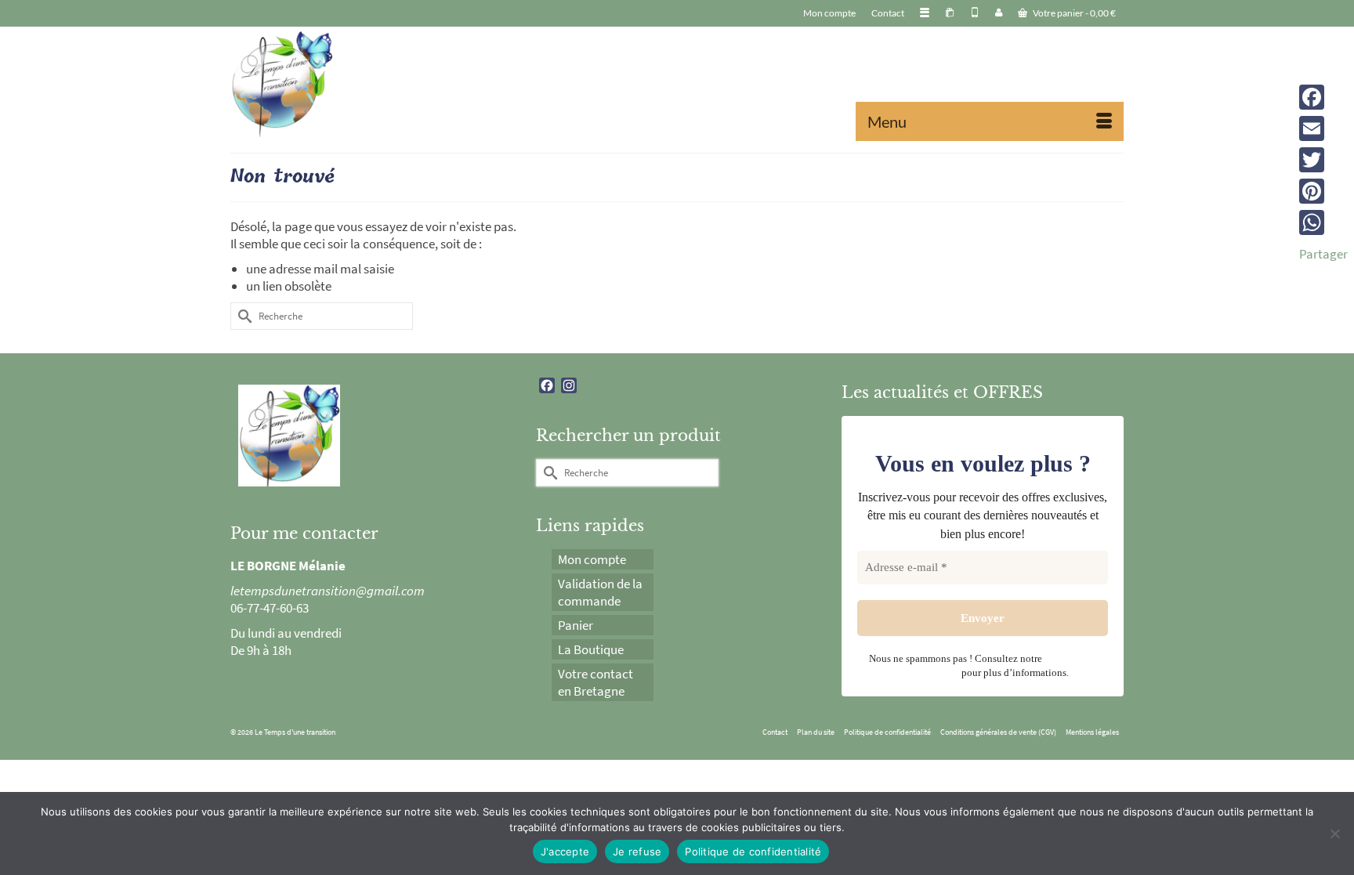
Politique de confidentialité (753, 851)
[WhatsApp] (1323, 222)
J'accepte (565, 851)
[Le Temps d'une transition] (371, 84)
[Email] (1323, 128)
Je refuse (637, 851)
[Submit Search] (242, 316)
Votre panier (1073, 13)
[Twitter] (1323, 159)
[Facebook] (1323, 97)
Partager (1323, 253)
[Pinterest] (1323, 191)
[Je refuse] (1334, 833)
